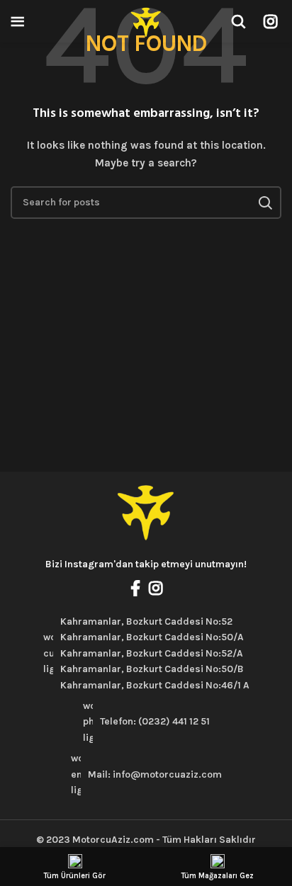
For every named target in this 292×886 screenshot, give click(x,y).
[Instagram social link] (270, 21)
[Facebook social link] (135, 588)
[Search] (238, 21)
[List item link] (146, 722)
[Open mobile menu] (18, 21)
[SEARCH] (265, 202)
